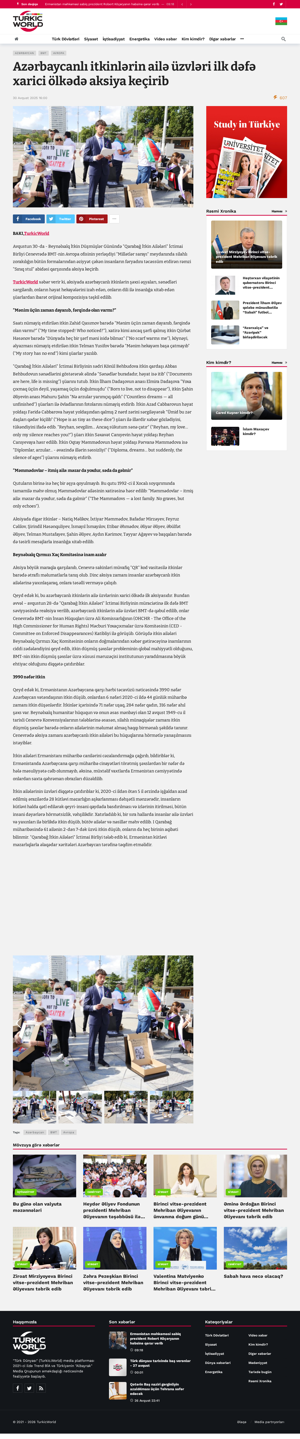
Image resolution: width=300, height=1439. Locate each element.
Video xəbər (257, 1335)
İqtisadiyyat (25, 1192)
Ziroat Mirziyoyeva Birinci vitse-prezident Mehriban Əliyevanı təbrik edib (43, 1282)
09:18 (139, 1350)
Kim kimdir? (258, 1344)
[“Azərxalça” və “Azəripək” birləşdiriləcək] (225, 334)
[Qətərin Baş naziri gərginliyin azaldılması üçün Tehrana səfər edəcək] (118, 1391)
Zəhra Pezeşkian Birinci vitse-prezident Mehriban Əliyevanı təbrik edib (113, 1282)
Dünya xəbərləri (218, 1363)
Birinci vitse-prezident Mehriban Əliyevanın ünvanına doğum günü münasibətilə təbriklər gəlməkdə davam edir (180, 1216)
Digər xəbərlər (259, 1353)
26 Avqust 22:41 (147, 1400)
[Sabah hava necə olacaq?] (255, 1248)
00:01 (139, 1372)
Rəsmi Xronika (259, 1381)
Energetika (213, 1372)
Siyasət (163, 1192)
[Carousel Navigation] (186, 4)
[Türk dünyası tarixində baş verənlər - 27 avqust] (118, 1367)
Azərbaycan (24, 53)
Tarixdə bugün (260, 1372)
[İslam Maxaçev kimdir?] (225, 436)
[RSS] (41, 1388)
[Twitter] (281, 4)
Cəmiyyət (94, 1192)
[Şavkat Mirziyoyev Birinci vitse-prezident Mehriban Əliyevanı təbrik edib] (246, 245)
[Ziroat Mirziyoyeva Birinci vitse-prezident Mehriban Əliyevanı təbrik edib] (44, 1248)
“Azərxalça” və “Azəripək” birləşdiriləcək (255, 332)
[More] (242, 39)
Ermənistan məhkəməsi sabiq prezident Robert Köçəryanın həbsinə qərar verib (155, 1338)
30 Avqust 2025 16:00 (30, 98)
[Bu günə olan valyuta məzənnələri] (44, 1176)
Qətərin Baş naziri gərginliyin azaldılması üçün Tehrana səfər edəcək (157, 1389)
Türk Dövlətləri (217, 1335)
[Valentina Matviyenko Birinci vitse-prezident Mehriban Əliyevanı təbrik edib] (185, 1248)
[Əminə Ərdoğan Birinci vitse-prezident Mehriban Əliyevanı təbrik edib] (255, 1176)
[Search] (283, 38)
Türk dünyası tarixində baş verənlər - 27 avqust (79, 4)
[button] (188, 1023)
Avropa (58, 53)
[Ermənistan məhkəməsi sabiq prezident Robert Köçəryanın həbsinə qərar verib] (118, 1340)
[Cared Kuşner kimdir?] (246, 396)
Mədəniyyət (257, 1363)
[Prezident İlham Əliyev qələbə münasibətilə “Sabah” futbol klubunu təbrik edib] (225, 310)
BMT (44, 53)
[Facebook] (274, 4)
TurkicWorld (36, 233)
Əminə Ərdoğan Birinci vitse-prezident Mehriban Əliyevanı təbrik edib (254, 1210)
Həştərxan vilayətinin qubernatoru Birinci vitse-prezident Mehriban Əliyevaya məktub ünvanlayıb (261, 287)
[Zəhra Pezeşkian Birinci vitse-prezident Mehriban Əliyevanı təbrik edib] (114, 1248)
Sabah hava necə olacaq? (253, 1276)
